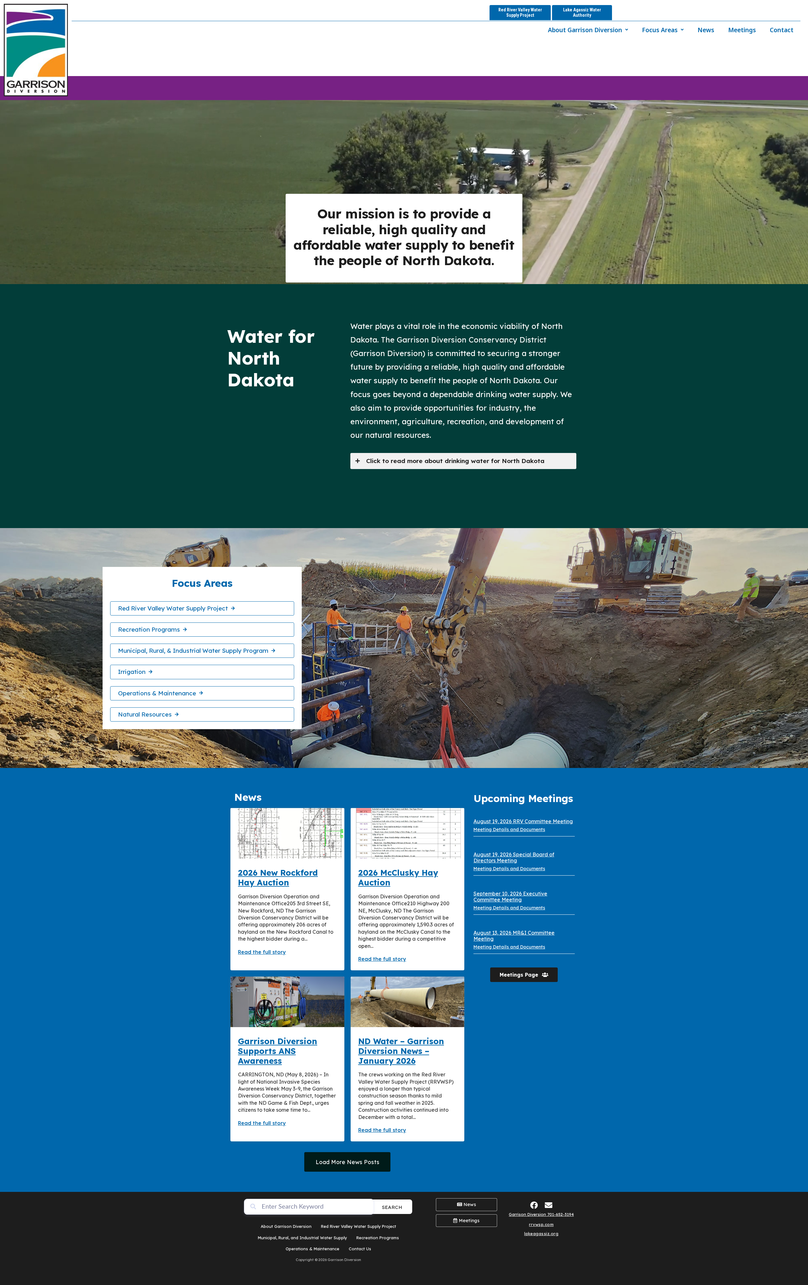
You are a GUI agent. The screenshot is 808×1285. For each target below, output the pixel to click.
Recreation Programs (377, 1237)
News (706, 30)
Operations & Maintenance (312, 1248)
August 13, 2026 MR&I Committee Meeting (514, 936)
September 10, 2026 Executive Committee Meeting (510, 896)
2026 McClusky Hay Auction (398, 877)
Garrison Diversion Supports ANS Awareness (277, 1050)
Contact (781, 30)
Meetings (742, 30)
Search (392, 1207)
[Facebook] (534, 1205)
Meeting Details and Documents (509, 829)
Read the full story (262, 952)
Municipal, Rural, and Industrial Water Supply (302, 1237)
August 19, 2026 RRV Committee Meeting (523, 821)
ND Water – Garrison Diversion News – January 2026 (401, 1050)
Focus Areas (660, 30)
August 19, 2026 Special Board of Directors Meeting (513, 857)
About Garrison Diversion (585, 30)
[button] (588, 30)
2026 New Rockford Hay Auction (278, 877)
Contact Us (360, 1248)
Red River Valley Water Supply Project (358, 1226)
